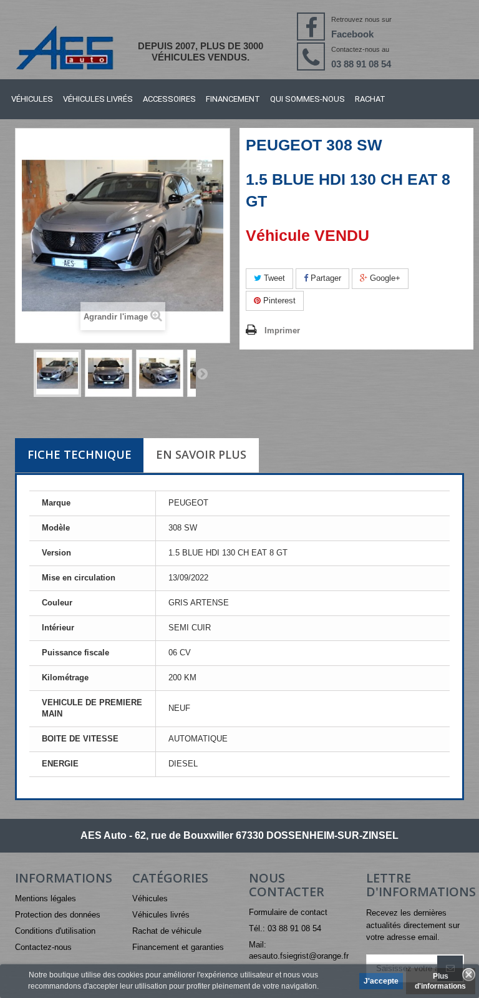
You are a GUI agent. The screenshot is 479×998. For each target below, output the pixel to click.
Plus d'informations (440, 981)
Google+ (383, 278)
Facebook (352, 34)
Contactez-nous (43, 947)
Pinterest (278, 300)
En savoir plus (201, 454)
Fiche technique (79, 454)
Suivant (202, 373)
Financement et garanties (178, 947)
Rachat (370, 99)
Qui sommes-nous (307, 99)
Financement (233, 99)
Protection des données (57, 914)
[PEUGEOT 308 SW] (57, 373)
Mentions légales (45, 898)
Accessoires (169, 99)
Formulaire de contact (288, 912)
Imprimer (282, 330)
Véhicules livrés (98, 99)
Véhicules (32, 99)
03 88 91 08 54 (361, 64)
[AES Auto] (64, 47)
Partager (324, 278)
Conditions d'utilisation (55, 931)
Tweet (273, 278)
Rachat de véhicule (166, 931)
